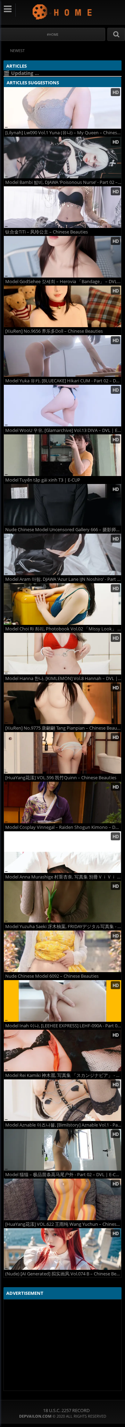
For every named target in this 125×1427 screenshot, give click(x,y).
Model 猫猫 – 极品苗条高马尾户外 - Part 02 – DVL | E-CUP (63, 1175)
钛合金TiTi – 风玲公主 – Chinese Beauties (46, 232)
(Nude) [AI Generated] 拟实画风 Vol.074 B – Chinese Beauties (63, 1274)
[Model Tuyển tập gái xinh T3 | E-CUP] (62, 455)
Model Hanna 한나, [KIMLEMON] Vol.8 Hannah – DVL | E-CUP (63, 678)
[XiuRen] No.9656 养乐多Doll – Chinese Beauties (54, 331)
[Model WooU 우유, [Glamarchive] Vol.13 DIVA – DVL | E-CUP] (62, 405)
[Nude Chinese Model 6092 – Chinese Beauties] (62, 951)
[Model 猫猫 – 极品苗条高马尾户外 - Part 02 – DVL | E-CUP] (62, 1150)
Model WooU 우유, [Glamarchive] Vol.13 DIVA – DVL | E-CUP (63, 430)
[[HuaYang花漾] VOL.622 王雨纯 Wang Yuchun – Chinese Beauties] (62, 1199)
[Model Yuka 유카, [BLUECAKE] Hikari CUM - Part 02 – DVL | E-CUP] (62, 356)
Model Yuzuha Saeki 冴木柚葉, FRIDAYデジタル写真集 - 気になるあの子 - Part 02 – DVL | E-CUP (63, 926)
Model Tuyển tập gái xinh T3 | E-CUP (42, 480)
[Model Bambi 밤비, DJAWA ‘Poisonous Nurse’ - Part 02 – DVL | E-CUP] (62, 157)
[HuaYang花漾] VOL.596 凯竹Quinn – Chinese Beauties (60, 778)
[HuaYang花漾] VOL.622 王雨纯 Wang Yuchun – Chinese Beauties (63, 1224)
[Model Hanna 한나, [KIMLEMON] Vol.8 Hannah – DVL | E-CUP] (62, 653)
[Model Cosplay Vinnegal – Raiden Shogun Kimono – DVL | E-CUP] (62, 802)
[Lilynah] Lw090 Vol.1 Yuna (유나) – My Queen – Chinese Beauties (63, 133)
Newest (17, 50)
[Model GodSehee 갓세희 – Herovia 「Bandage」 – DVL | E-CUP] (62, 257)
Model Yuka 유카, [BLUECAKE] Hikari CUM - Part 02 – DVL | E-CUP (63, 381)
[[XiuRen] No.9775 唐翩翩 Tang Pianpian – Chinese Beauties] (62, 703)
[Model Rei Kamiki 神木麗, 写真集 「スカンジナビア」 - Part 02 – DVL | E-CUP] (62, 1050)
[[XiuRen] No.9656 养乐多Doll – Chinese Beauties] (62, 306)
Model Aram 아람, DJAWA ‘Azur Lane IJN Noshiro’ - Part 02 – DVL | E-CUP (63, 579)
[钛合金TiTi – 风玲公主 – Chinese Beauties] (62, 207)
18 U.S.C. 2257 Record (66, 1410)
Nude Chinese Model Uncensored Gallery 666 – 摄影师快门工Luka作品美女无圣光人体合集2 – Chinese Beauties (63, 530)
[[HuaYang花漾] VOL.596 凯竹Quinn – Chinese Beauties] (62, 753)
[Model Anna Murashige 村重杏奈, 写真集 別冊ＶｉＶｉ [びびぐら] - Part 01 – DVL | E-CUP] (62, 852)
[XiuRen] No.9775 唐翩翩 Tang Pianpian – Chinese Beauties (63, 728)
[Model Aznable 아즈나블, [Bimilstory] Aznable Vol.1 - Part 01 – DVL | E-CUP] (62, 1100)
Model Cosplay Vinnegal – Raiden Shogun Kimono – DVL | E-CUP (63, 827)
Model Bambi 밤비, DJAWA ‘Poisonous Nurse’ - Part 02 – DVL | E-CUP (63, 182)
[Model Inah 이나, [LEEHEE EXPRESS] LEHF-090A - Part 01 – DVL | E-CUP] (62, 1001)
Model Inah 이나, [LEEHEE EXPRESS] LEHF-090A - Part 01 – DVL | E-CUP (63, 1026)
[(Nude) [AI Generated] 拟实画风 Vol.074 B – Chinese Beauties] (62, 1249)
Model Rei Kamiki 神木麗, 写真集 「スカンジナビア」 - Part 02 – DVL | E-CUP (63, 1075)
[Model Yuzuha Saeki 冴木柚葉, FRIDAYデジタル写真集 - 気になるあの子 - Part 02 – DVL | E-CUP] (62, 902)
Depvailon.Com (63, 11)
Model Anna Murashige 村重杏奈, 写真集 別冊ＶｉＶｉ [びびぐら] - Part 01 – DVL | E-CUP (63, 877)
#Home (52, 34)
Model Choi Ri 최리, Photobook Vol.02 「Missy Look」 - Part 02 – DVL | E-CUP (63, 629)
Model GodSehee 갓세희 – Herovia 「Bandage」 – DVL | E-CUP (63, 281)
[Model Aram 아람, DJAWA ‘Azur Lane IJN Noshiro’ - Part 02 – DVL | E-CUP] (62, 554)
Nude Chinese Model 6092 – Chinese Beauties (52, 976)
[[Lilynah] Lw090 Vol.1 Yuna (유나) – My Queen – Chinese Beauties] (62, 108)
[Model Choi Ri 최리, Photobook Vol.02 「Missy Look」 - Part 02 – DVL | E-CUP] (62, 604)
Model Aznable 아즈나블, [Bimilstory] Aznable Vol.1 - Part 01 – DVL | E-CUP (63, 1125)
